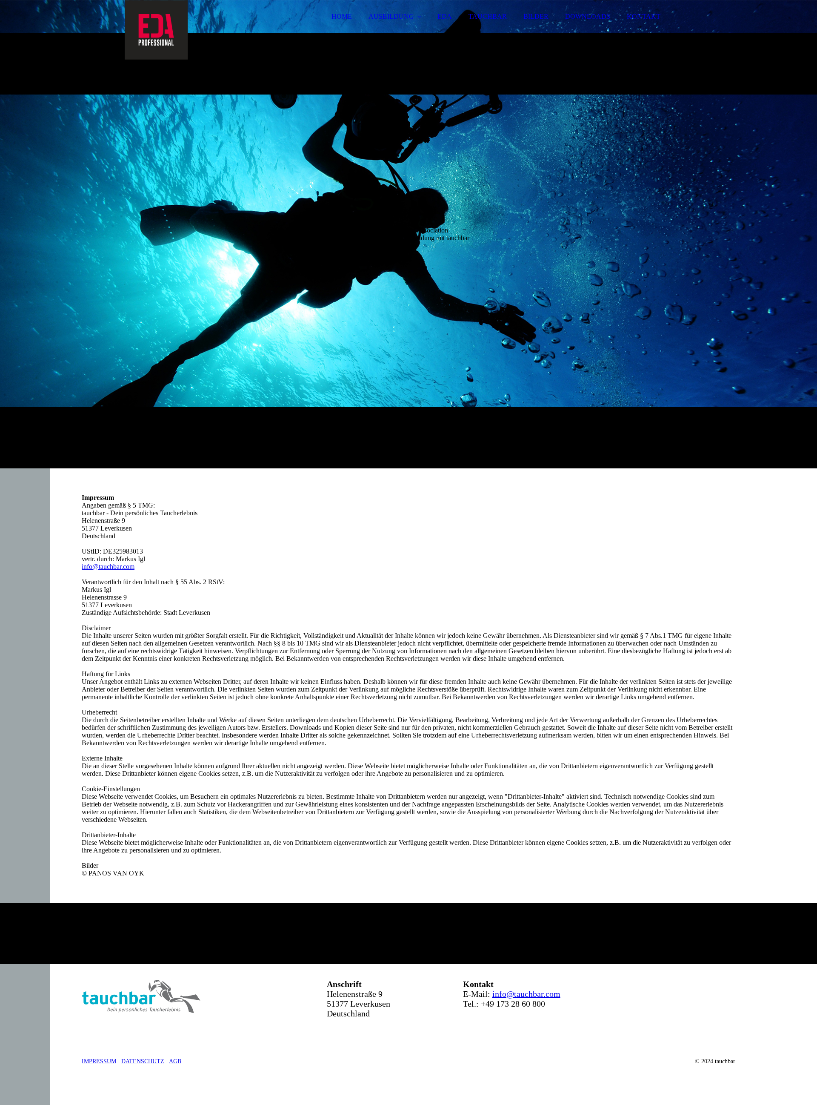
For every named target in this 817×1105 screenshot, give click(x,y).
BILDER (535, 16)
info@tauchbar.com (108, 566)
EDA (444, 16)
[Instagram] (616, 985)
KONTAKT (643, 16)
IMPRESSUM (99, 1061)
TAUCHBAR (487, 16)
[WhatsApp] (616, 1021)
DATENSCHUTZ (142, 1061)
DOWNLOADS (587, 16)
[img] (156, 30)
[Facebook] (615, 997)
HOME (341, 16)
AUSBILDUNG (391, 16)
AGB (175, 1061)
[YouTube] (616, 1009)
